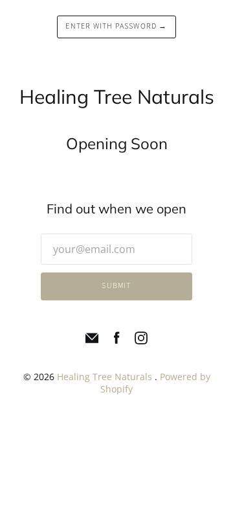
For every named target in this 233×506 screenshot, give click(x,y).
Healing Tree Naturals (106, 376)
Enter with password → (116, 26)
